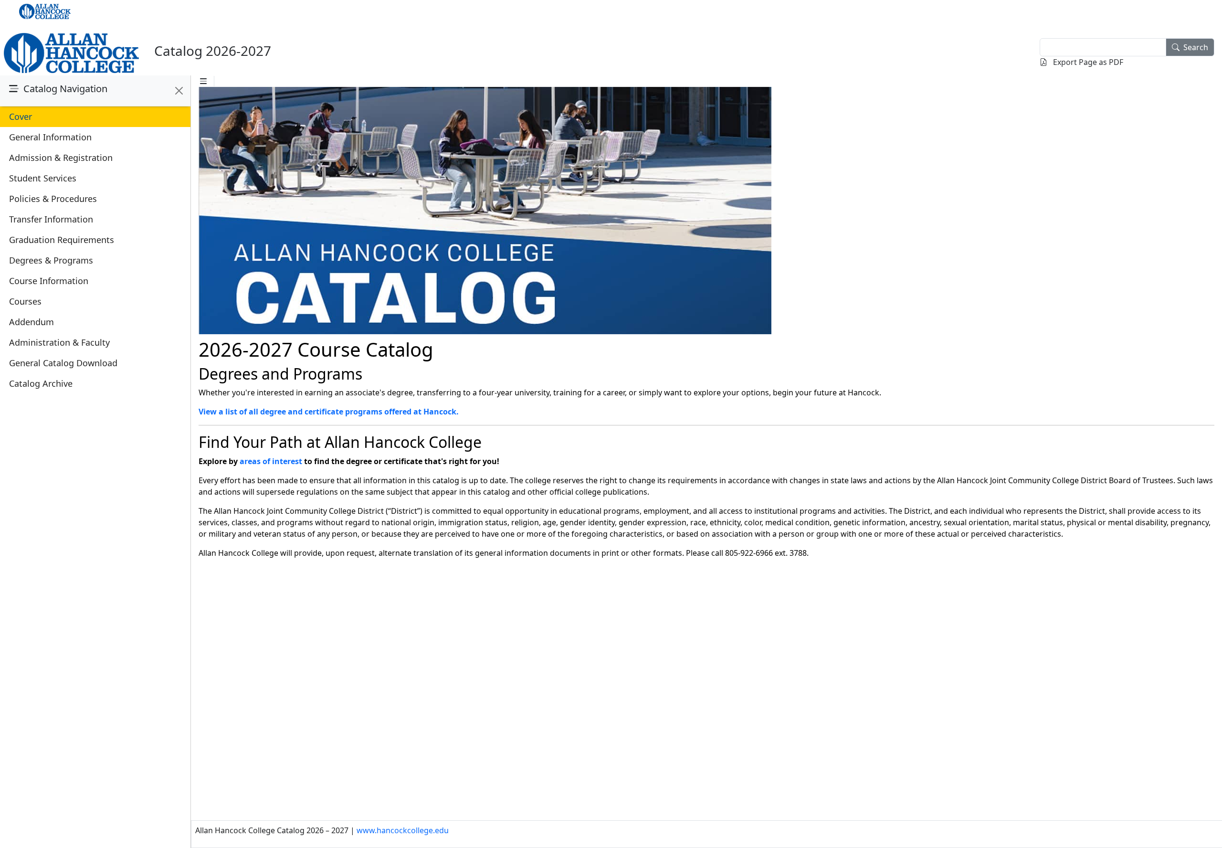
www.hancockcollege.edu (403, 830)
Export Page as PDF (1087, 62)
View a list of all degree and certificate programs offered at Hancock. (329, 411)
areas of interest (271, 461)
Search (1195, 47)
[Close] (179, 90)
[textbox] (1103, 47)
